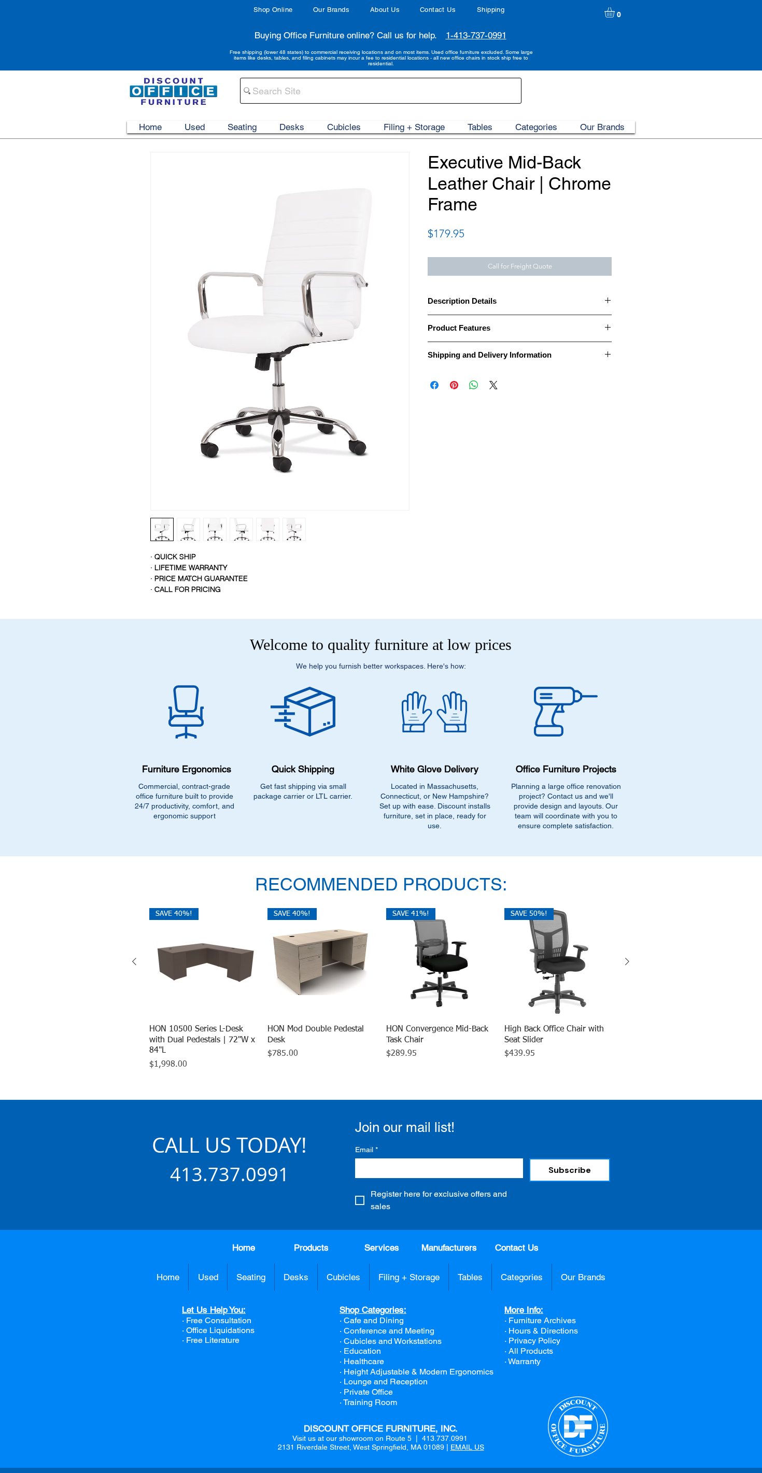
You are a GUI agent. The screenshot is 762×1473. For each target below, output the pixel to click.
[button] (615, 12)
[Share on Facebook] (434, 385)
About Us (385, 9)
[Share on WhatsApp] (474, 385)
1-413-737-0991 (476, 35)
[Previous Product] (134, 961)
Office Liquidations (220, 1330)
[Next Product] (627, 961)
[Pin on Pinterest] (454, 385)
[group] (380, 990)
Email (366, 1149)
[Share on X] (493, 385)
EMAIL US (467, 1447)
